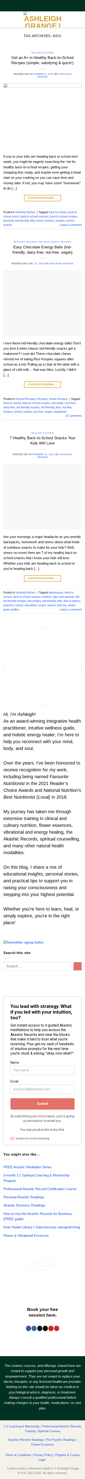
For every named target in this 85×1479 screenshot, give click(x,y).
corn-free (70, 402)
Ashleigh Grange (61, 263)
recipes (60, 220)
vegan (48, 411)
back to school (57, 212)
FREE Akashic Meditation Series (27, 1167)
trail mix (62, 605)
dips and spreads (63, 596)
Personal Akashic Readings (23, 1197)
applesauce (56, 592)
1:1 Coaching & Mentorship (21, 1426)
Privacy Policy (43, 1455)
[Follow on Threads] (39, 1328)
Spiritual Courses (49, 1431)
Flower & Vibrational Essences (26, 1235)
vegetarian (60, 411)
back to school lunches (34, 216)
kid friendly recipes (28, 407)
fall (77, 596)
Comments (74, 415)
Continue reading (43, 198)
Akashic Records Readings (26, 1439)
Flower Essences (42, 1444)
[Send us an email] (45, 1328)
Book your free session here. (42, 1312)
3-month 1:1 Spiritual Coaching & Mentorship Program (36, 1178)
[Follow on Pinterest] (50, 1328)
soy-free (38, 411)
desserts (8, 220)
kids (32, 220)
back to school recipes (63, 216)
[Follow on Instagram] (34, 1328)
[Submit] (78, 966)
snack (42, 605)
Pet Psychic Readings (60, 1439)
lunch (39, 220)
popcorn (8, 605)
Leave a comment (71, 224)
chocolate (57, 402)
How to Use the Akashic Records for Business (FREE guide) (37, 1216)
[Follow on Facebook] (28, 1328)
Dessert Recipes (25, 242)
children (47, 596)
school (70, 220)
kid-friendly (22, 220)
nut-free (67, 407)
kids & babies (72, 600)
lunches (49, 220)
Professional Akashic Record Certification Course (39, 1189)
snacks (7, 224)
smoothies (30, 605)
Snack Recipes (61, 242)
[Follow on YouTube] (56, 1328)
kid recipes (34, 600)
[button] (5, 19)
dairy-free (9, 407)
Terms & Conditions (18, 1455)
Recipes (44, 242)
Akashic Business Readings (24, 1205)
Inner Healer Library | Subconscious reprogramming (41, 1227)
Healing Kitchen (42, 52)
